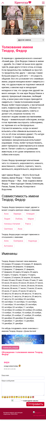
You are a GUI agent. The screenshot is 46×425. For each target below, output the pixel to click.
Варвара (17, 214)
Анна (6, 214)
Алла (6, 241)
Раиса (28, 224)
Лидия (7, 219)
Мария (31, 219)
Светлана (8, 229)
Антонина (8, 246)
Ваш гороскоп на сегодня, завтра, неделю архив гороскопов (23, 339)
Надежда (32, 241)
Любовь (19, 219)
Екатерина (18, 241)
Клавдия (30, 214)
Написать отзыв (10, 347)
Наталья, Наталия (12, 224)
